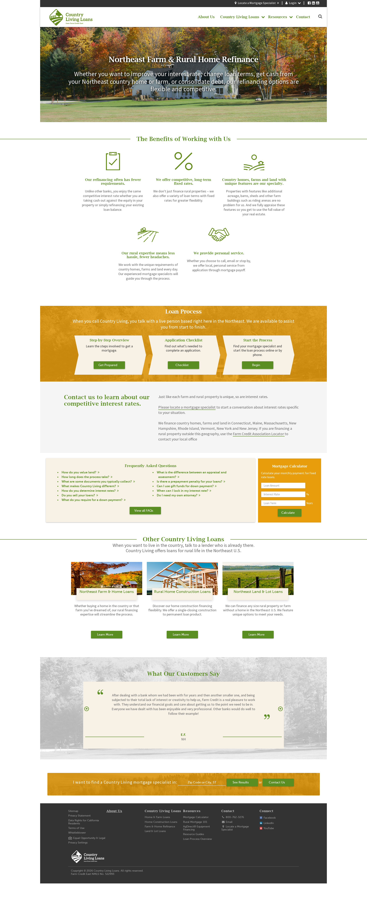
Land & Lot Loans (155, 831)
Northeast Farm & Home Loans (107, 591)
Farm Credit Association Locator (259, 433)
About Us (114, 811)
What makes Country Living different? (89, 486)
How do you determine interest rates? (89, 491)
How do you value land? (79, 472)
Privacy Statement (79, 815)
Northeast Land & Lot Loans (258, 591)
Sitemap (73, 811)
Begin (256, 365)
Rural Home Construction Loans (182, 591)
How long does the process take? (85, 477)
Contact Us (277, 782)
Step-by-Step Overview (109, 340)
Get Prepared (107, 365)
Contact (227, 811)
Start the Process (257, 340)
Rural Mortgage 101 (195, 822)
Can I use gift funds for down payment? (185, 486)
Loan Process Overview (197, 839)
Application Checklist (183, 340)
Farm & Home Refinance (160, 826)
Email (228, 822)
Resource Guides (193, 834)
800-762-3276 (234, 817)
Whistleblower (77, 832)
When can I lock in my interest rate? (182, 491)
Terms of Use (76, 828)
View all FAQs (143, 510)
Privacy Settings (78, 842)
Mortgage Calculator (196, 817)
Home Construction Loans (161, 822)
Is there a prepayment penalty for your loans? (189, 481)
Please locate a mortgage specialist (187, 407)
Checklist (182, 365)
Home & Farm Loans (157, 817)
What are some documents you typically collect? (97, 481)
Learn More (105, 634)
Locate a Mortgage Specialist (256, 3)
